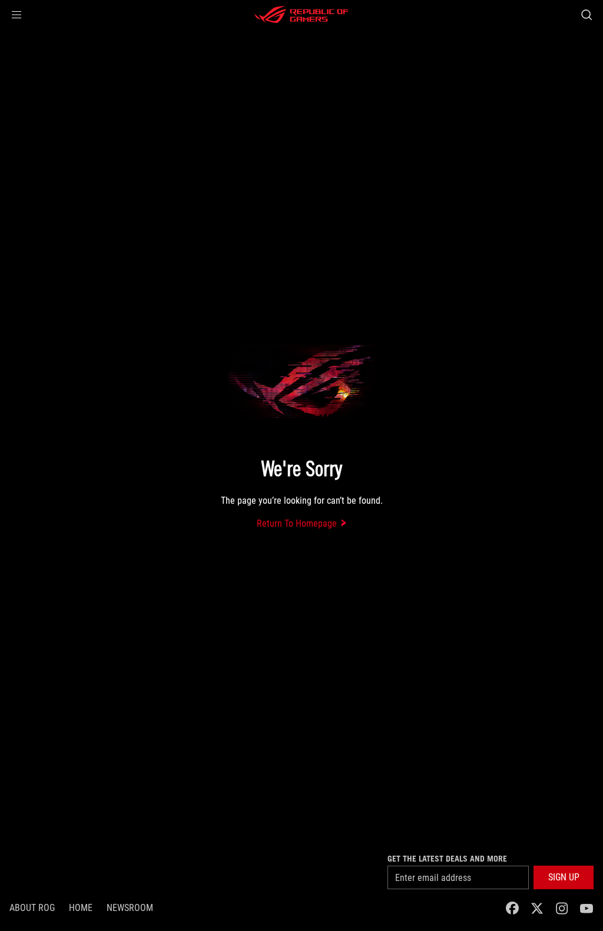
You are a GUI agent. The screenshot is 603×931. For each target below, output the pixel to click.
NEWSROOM (130, 907)
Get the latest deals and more (447, 858)
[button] (16, 15)
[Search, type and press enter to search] (586, 14)
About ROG (32, 907)
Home (80, 907)
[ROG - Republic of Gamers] (301, 15)
